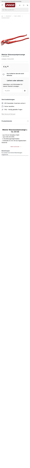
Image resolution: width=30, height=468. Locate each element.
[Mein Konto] (20, 5)
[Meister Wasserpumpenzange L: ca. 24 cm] (15, 40)
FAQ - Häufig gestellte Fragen (13, 109)
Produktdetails (7, 121)
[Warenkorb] (27, 5)
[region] (15, 40)
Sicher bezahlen (9, 106)
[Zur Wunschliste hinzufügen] (3, 74)
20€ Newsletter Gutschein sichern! (14, 103)
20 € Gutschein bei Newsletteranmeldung (11, 1)
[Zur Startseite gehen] (10, 5)
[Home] (2, 16)
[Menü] (2, 5)
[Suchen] (3, 9)
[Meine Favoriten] (24, 5)
